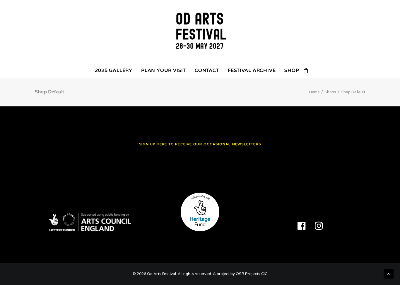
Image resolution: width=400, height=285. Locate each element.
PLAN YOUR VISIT (163, 70)
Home (314, 92)
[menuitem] (113, 70)
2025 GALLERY (113, 70)
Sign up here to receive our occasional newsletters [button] (200, 144)
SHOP (291, 70)
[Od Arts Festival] (200, 31)
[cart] (306, 70)
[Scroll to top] (389, 273)
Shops (330, 92)
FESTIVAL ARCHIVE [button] (252, 70)
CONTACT (207, 70)
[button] (301, 228)
